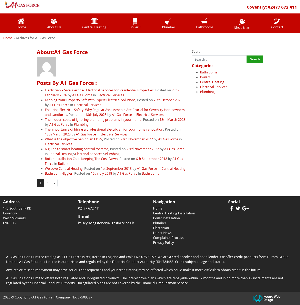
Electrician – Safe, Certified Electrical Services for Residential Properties (99, 90)
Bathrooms (204, 27)
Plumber (168, 27)
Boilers (63, 163)
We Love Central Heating (64, 168)
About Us (54, 27)
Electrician (242, 27)
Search (197, 51)
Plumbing (81, 124)
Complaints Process (168, 237)
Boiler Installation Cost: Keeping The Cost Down (81, 158)
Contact (277, 27)
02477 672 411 (282, 7)
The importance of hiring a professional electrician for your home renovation (104, 129)
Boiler (134, 27)
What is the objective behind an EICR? (73, 139)
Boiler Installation (166, 218)
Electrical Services (110, 95)
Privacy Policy (163, 242)
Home (21, 27)
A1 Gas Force (82, 95)
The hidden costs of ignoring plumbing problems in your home (93, 119)
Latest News (162, 233)
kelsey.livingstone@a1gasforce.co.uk (106, 223)
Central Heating (94, 27)
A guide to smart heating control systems (76, 149)
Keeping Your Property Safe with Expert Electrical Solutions (90, 100)
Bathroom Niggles (59, 173)
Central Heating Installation (174, 213)
